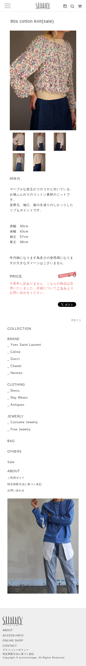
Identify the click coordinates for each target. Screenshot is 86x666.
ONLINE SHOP (13, 640)
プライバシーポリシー (16, 650)
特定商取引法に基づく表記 (24, 484)
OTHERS (14, 451)
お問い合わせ (16, 490)
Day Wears (19, 397)
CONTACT (10, 645)
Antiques (18, 404)
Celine (16, 352)
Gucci (15, 359)
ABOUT (8, 630)
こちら (62, 288)
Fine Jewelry (21, 429)
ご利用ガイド (16, 477)
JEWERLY (15, 416)
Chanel (16, 366)
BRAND (13, 339)
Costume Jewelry (24, 422)
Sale (11, 462)
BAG (11, 441)
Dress (15, 390)
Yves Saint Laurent (26, 345)
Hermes (17, 373)
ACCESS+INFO (13, 635)
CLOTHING (16, 384)
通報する (76, 320)
